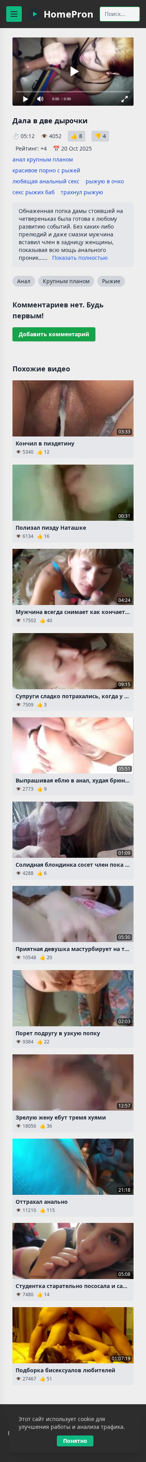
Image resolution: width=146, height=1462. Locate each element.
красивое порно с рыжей (46, 170)
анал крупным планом (42, 159)
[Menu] (14, 14)
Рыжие (111, 281)
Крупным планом (66, 281)
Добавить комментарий (54, 334)
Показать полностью (80, 257)
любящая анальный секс (45, 181)
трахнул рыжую (82, 192)
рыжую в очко (105, 181)
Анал (23, 281)
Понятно (75, 1440)
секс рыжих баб (33, 192)
